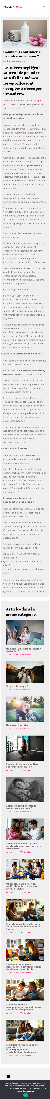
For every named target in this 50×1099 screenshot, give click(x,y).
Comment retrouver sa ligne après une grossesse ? (22, 765)
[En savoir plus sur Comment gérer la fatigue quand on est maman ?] (25, 789)
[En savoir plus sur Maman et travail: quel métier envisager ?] (25, 632)
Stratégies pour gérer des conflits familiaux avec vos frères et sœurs (21, 886)
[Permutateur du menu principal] (44, 7)
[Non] (46, 1089)
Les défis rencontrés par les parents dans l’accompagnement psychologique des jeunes (22, 1048)
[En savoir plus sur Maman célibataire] (25, 708)
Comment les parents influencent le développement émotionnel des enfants (23, 967)
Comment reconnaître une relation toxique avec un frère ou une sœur (23, 846)
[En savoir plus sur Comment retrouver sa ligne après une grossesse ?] (25, 747)
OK (25, 1095)
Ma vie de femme (13, 654)
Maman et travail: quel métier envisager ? (23, 650)
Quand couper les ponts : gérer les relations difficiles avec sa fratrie (24, 926)
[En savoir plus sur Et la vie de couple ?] (25, 671)
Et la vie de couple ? (17, 686)
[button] (8, 1077)
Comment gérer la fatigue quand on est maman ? (21, 807)
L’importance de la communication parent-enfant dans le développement (24, 1007)
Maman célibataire (17, 725)
